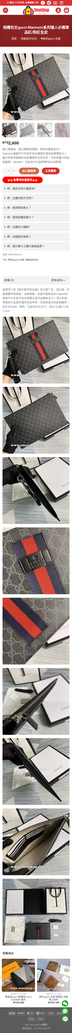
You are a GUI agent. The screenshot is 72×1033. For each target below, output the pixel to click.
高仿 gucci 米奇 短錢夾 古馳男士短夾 (53, 998)
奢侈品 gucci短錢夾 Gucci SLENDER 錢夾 (18, 998)
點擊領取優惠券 (22, 179)
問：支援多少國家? (18, 227)
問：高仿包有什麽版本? (21, 188)
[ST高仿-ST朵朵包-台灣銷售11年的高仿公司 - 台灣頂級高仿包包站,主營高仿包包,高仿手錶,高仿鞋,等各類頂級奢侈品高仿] (36, 10)
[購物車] (66, 10)
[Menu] (5, 10)
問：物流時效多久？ (19, 207)
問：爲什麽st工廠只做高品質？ (26, 246)
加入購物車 (29, 170)
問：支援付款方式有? (20, 198)
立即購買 (50, 170)
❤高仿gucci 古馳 (51, 38)
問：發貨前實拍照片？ (20, 217)
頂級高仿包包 (29, 38)
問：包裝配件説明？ (19, 236)
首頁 (14, 38)
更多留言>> (58, 280)
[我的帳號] (58, 10)
